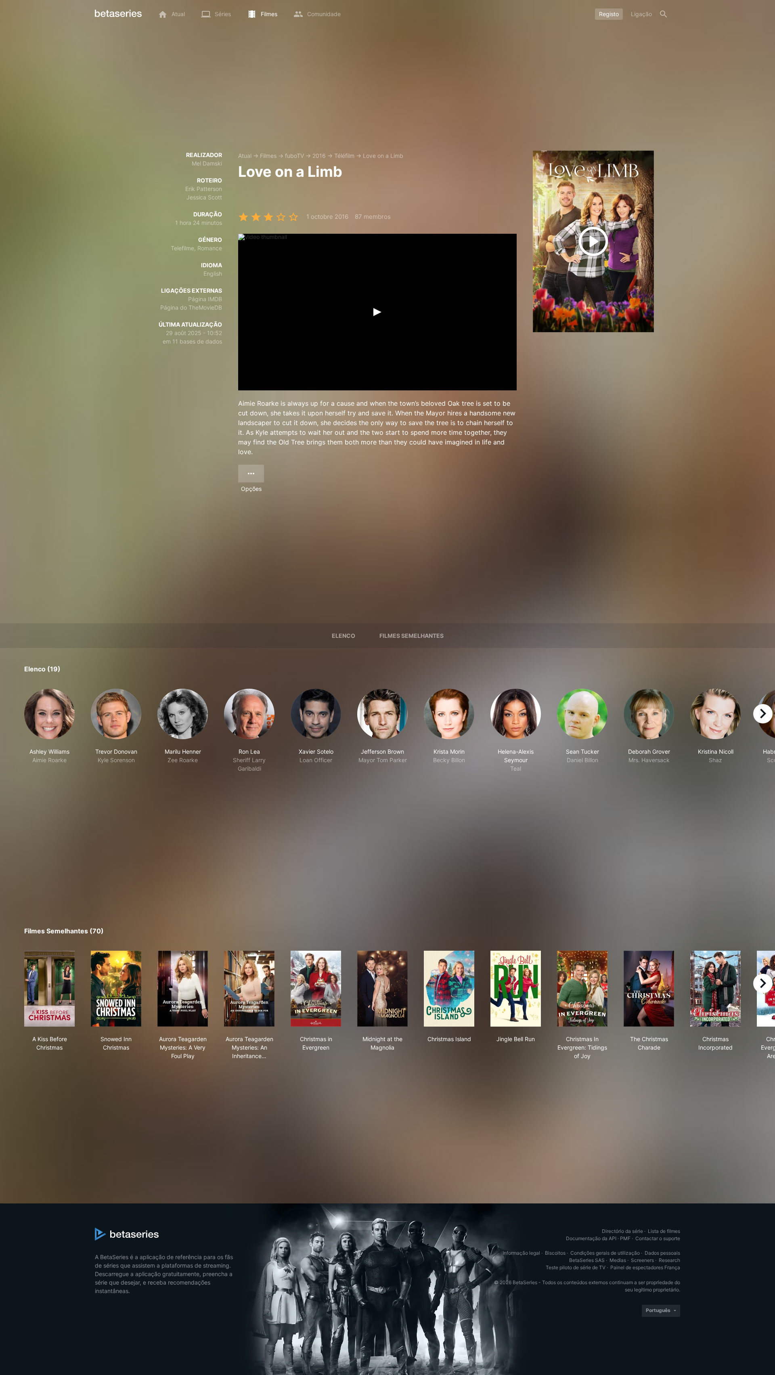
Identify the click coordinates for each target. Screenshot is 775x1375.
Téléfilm (344, 155)
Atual (244, 155)
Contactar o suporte (657, 1238)
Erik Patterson (203, 188)
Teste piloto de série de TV (575, 1267)
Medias (618, 1260)
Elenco (343, 635)
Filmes (268, 155)
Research (669, 1260)
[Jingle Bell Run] (515, 989)
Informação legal (521, 1253)
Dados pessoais (662, 1253)
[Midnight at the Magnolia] (382, 989)
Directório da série (622, 1231)
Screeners (642, 1260)
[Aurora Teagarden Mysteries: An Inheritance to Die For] (249, 989)
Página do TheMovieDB (191, 307)
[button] (49, 731)
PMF (625, 1238)
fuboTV (294, 155)
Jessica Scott (204, 197)
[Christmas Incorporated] (715, 989)
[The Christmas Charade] (649, 989)
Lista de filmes (664, 1231)
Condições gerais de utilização (605, 1253)
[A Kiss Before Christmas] (49, 989)
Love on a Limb (383, 155)
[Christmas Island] (449, 989)
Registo (609, 13)
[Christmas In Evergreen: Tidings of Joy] (582, 989)
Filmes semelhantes (411, 635)
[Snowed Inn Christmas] (116, 989)
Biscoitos (555, 1253)
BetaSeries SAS (587, 1260)
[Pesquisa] (663, 14)
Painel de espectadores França (645, 1267)
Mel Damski (207, 163)
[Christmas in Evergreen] (316, 989)
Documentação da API (591, 1238)
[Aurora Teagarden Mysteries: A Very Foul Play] (182, 989)
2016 (319, 155)
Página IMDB (205, 299)
